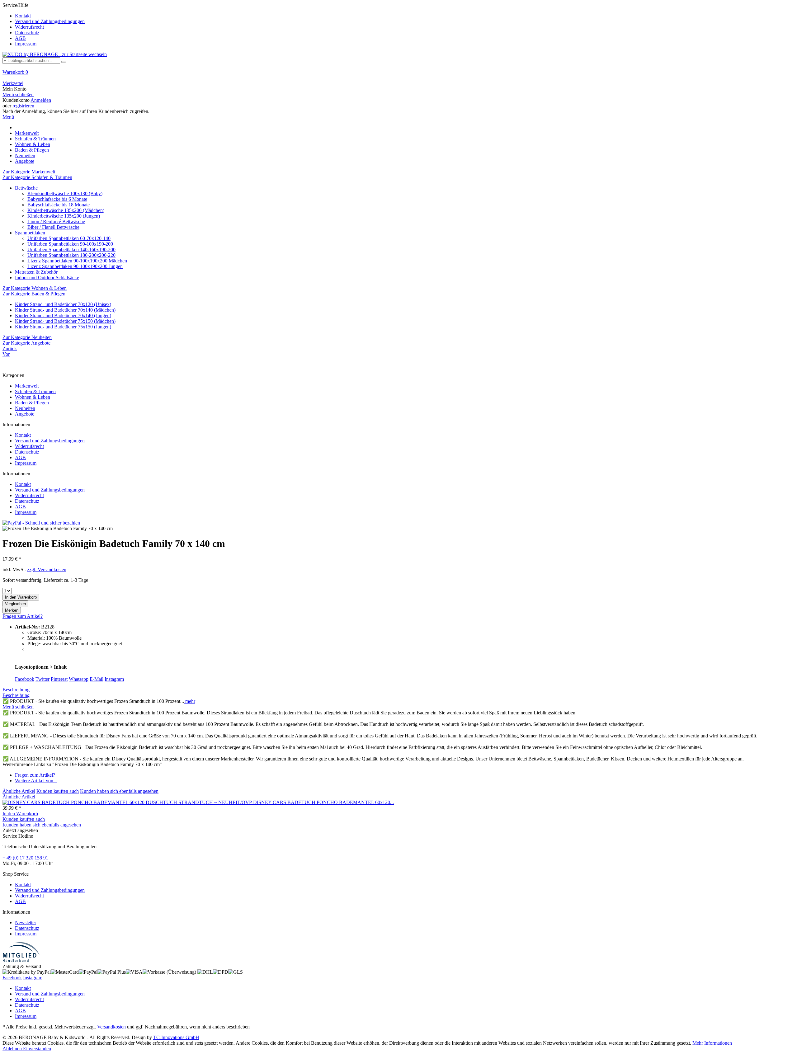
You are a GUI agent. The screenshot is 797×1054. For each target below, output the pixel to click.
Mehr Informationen (712, 1043)
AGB (20, 38)
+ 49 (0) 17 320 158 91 (25, 857)
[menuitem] (398, 24)
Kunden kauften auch (57, 791)
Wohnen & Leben (32, 397)
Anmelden (41, 100)
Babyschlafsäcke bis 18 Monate (58, 204)
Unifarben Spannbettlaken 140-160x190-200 (71, 249)
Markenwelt (27, 385)
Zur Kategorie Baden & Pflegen (33, 293)
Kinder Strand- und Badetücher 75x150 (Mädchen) (65, 321)
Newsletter (25, 922)
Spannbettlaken (30, 232)
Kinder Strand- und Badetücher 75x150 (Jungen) (63, 326)
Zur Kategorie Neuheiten (27, 337)
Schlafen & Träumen (35, 391)
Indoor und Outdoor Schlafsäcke (47, 277)
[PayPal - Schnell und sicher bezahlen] (41, 522)
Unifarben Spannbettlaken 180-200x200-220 (71, 255)
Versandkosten (111, 1026)
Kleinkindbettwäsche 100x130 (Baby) (64, 193)
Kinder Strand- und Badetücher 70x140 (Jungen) (63, 315)
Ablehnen (12, 1048)
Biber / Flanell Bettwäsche (53, 227)
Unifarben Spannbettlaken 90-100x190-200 (70, 244)
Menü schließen (18, 94)
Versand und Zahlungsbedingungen (50, 21)
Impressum (25, 43)
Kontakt (23, 15)
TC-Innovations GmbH (176, 1037)
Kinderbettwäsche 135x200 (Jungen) (63, 216)
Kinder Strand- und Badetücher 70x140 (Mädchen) (65, 310)
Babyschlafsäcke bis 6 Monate (57, 199)
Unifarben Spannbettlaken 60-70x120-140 (69, 238)
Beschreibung (16, 689)
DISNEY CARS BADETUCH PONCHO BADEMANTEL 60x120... (323, 802)
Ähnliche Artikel (18, 791)
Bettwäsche (26, 188)
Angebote (24, 413)
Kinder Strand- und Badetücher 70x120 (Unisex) (63, 304)
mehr (189, 701)
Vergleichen (15, 603)
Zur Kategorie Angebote (26, 343)
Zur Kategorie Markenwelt (28, 171)
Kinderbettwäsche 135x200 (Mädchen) (65, 210)
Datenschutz (27, 32)
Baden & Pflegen (32, 402)
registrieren (23, 105)
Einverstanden (37, 1048)
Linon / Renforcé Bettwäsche (56, 221)
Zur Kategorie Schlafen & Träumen (37, 177)
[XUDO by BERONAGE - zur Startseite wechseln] (54, 54)
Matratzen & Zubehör (36, 272)
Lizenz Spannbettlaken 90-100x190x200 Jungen (75, 266)
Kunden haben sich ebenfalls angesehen (119, 791)
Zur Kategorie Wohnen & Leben (34, 288)
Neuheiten (25, 408)
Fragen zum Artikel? (22, 616)
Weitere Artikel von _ (36, 780)
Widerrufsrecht (29, 27)
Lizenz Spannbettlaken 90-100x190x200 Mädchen (77, 260)
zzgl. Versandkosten (46, 569)
